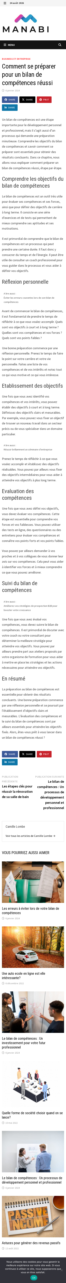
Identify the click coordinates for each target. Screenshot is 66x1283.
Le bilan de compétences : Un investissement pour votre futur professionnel (23, 1042)
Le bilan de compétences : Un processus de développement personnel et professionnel (32, 1180)
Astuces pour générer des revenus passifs (31, 1243)
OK (34, 1277)
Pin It (46, 99)
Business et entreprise (16, 58)
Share (11, 99)
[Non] (61, 1270)
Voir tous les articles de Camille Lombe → (30, 836)
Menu (11, 45)
